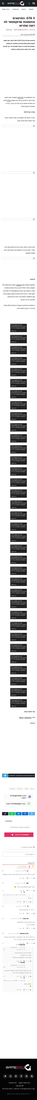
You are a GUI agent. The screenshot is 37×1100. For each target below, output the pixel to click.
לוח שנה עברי (20, 1086)
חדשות (31, 9)
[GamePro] (16, 3)
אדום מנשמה (14, 947)
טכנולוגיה (15, 9)
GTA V (9, 100)
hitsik (15, 980)
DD (16, 895)
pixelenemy (28, 717)
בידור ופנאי (5, 9)
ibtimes (21, 717)
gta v (32, 789)
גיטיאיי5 (19, 789)
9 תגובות (8, 30)
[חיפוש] (3, 3)
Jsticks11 (19, 285)
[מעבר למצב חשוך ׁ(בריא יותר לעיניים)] (29, 3)
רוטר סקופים (13, 1083)
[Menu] (33, 3)
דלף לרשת (21, 97)
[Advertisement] (18, 73)
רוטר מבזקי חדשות (24, 1083)
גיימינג (23, 9)
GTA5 (26, 789)
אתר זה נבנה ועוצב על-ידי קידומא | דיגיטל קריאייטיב (18, 1089)
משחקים (12, 789)
